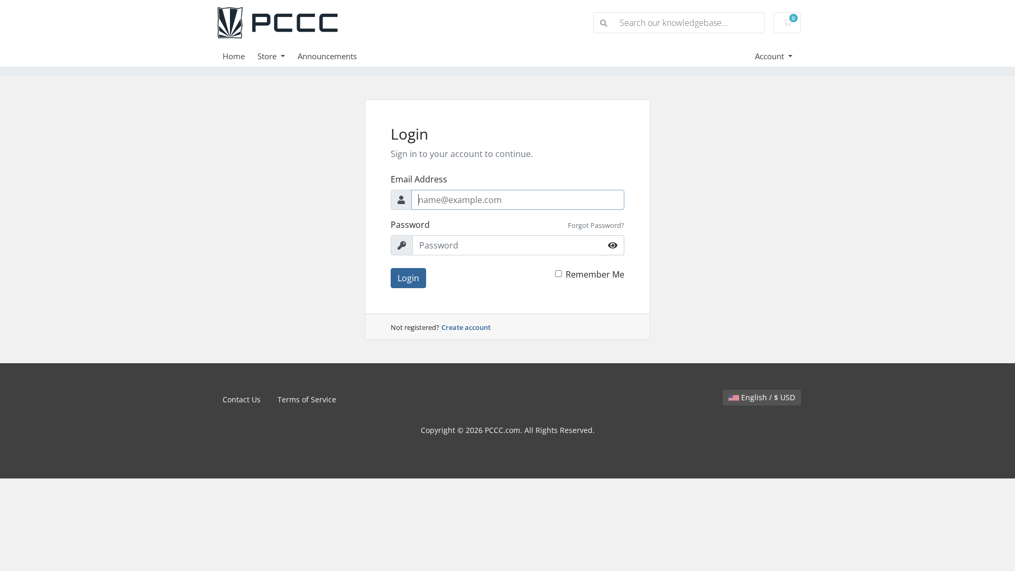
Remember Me (595, 274)
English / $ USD (767, 397)
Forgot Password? (596, 225)
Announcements (327, 56)
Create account (466, 327)
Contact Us (242, 399)
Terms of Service (307, 399)
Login (408, 278)
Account (770, 56)
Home (234, 56)
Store (268, 56)
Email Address (419, 179)
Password (410, 225)
